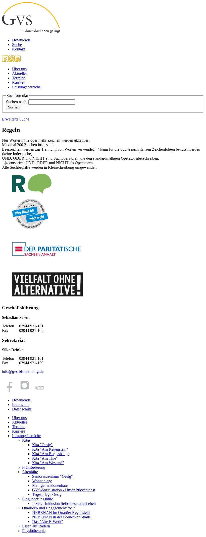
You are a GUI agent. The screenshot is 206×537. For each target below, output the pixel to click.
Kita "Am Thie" (45, 458)
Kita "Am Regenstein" (50, 449)
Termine (18, 78)
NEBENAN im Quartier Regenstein (61, 512)
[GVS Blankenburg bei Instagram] (11, 60)
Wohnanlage (42, 481)
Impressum (20, 404)
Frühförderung (33, 467)
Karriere (18, 82)
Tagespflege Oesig (47, 494)
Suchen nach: (16, 102)
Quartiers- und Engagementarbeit (48, 508)
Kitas (26, 440)
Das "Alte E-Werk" (47, 521)
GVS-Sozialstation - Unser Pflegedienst (63, 490)
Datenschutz (22, 409)
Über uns (19, 69)
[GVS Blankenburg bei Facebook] (5, 60)
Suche (17, 44)
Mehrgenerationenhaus (50, 485)
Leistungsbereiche (26, 87)
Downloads (21, 40)
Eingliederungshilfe (37, 499)
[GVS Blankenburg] (31, 31)
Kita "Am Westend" (48, 463)
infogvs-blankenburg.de (22, 371)
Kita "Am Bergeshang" (50, 454)
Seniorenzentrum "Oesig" (52, 476)
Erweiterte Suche (15, 119)
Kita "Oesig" (42, 445)
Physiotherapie (33, 530)
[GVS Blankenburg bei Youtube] (18, 60)
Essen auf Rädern (36, 526)
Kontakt (18, 49)
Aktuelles (19, 73)
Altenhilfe (30, 472)
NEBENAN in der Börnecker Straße (61, 517)
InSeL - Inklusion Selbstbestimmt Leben (64, 503)
